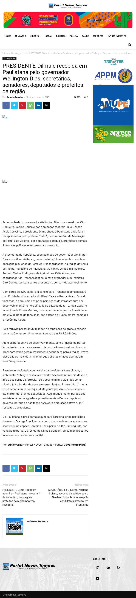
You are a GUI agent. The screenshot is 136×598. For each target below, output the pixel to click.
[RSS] (118, 568)
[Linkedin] (38, 105)
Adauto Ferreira (15, 97)
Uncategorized (18, 53)
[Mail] (108, 568)
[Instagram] (97, 568)
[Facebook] (6, 105)
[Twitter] (14, 105)
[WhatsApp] (30, 105)
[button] (129, 44)
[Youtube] (97, 578)
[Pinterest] (22, 105)
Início (5, 53)
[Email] (46, 105)
